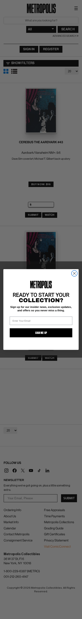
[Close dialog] (74, 273)
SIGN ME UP (41, 333)
